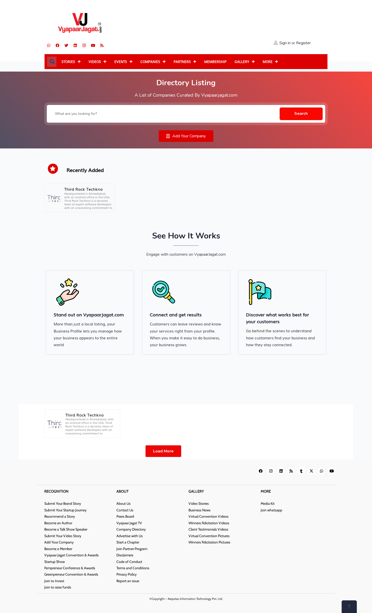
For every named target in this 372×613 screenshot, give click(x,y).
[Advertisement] (233, 23)
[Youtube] (93, 45)
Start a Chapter (127, 542)
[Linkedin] (75, 45)
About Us (123, 503)
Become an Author (58, 523)
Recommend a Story (59, 516)
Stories (68, 61)
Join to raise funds (57, 587)
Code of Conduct (129, 561)
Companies (150, 61)
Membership (215, 61)
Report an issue (127, 581)
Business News (200, 510)
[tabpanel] (90, 312)
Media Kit (268, 503)
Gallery (242, 61)
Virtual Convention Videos (209, 516)
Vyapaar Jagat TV (129, 523)
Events (120, 61)
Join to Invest (54, 581)
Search (301, 113)
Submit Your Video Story (62, 536)
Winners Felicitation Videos (209, 523)
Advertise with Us (129, 536)
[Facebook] (57, 45)
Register (303, 43)
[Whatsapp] (48, 45)
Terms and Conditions (132, 568)
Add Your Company (59, 542)
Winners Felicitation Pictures (209, 542)
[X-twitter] (311, 471)
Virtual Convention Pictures (209, 536)
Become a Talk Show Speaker (65, 529)
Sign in (285, 43)
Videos (95, 61)
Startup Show (54, 561)
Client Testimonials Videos (208, 529)
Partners (182, 61)
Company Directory (131, 529)
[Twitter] (66, 45)
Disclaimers (124, 555)
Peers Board (125, 516)
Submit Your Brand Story (62, 503)
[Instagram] (84, 45)
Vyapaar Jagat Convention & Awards (71, 555)
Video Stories (199, 503)
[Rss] (102, 45)
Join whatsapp (271, 510)
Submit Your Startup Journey (65, 510)
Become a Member (58, 548)
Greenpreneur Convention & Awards (71, 574)
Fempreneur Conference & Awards (69, 568)
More (268, 61)
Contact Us (124, 510)
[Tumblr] (301, 471)
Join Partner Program (131, 548)
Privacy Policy (126, 574)
